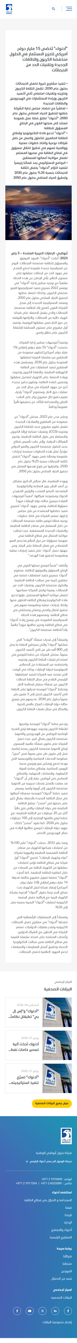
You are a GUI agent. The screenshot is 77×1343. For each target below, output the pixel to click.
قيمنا (68, 1208)
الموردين (66, 1271)
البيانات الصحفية (61, 1298)
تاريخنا (68, 1215)
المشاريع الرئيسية (61, 1237)
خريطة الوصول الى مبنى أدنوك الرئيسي (51, 1161)
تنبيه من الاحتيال (61, 1279)
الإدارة (68, 1223)
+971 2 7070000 (51, 1179)
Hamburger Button (69, 8)
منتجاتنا (67, 1264)
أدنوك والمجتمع (61, 1230)
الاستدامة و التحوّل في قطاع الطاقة (48, 1200)
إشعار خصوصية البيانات (57, 1322)
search (54, 9)
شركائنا (67, 1256)
